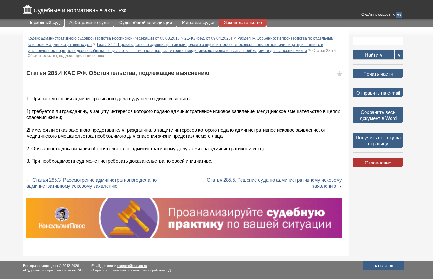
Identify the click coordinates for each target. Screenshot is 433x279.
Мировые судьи (198, 22)
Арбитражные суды (89, 22)
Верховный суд (44, 22)
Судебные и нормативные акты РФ (80, 10)
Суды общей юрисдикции (145, 22)
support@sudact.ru (132, 266)
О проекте (99, 270)
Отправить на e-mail (378, 93)
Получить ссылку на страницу (378, 140)
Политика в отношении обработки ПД (141, 270)
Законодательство (243, 22)
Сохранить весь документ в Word (378, 115)
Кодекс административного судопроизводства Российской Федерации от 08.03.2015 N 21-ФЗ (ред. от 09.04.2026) (130, 38)
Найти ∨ (374, 55)
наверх (383, 265)
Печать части (378, 74)
